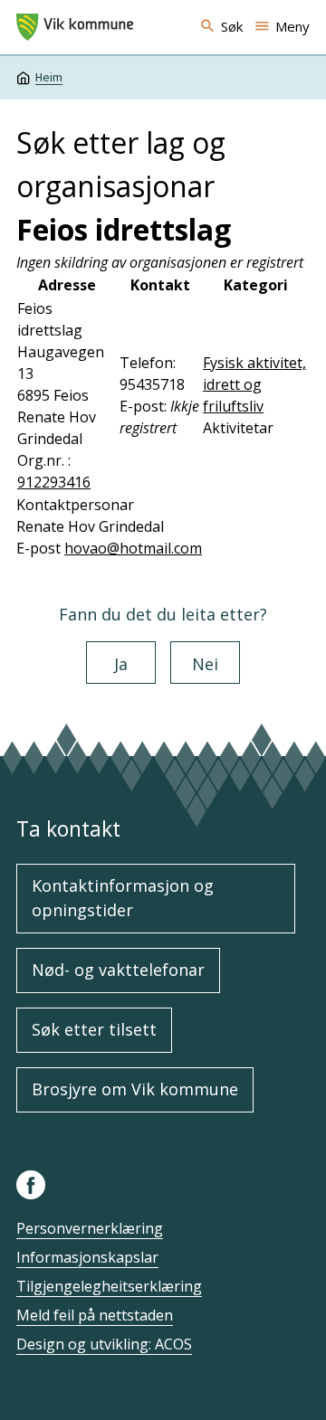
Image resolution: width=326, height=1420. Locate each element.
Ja (121, 664)
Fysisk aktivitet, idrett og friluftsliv (254, 384)
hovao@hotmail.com (133, 548)
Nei (205, 664)
